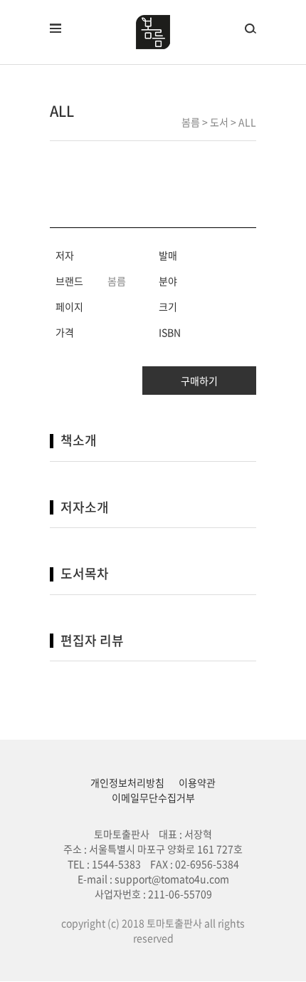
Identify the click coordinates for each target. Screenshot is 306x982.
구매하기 (199, 380)
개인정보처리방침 (127, 782)
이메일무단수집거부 (153, 797)
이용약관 (197, 782)
